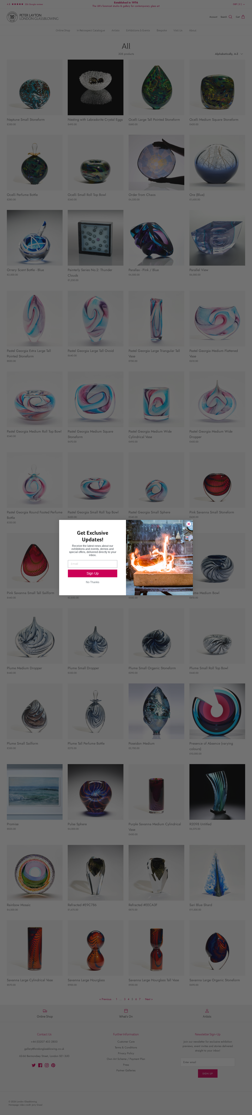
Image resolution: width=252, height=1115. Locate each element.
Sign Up (93, 573)
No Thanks (92, 582)
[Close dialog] (188, 524)
